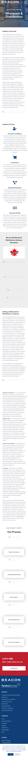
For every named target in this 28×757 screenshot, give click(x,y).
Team (3, 719)
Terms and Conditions (16, 751)
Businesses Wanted (7, 710)
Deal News (4, 727)
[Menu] (25, 2)
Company (4, 723)
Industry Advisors (6, 721)
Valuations (4, 697)
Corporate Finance (7, 701)
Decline (17, 754)
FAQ (3, 732)
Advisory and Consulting (8, 699)
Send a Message (6, 740)
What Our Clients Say (7, 708)
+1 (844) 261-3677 (6, 742)
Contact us (9, 518)
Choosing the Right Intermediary (11, 695)
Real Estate (5, 703)
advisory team (19, 356)
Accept (10, 754)
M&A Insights (5, 729)
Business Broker (6, 706)
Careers (4, 725)
